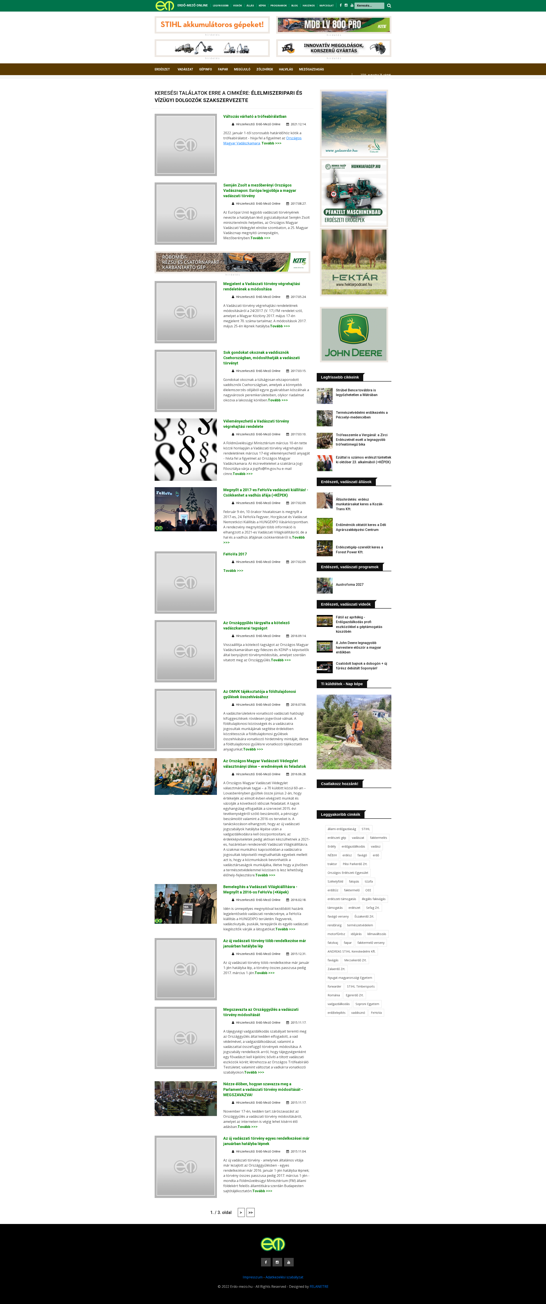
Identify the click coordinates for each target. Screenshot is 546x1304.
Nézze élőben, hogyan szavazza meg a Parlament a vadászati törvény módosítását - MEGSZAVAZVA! (263, 1089)
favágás (333, 960)
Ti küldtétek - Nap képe (342, 684)
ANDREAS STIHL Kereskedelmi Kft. (352, 951)
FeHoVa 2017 (235, 554)
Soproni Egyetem (367, 1004)
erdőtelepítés (337, 1013)
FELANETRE (319, 1286)
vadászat (358, 838)
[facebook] (341, 5)
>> (250, 1212)
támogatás (335, 908)
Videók (237, 5)
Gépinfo (205, 69)
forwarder (334, 986)
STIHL (366, 829)
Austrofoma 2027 (349, 585)
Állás (250, 5)
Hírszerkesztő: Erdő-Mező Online (258, 124)
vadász (375, 846)
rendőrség (334, 925)
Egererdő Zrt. (355, 995)
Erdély (332, 846)
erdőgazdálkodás (353, 846)
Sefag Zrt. (373, 908)
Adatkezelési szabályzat (284, 1277)
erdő (376, 855)
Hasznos (309, 5)
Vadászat (185, 69)
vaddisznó (358, 1013)
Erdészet (162, 69)
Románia (334, 995)
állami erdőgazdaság (342, 829)
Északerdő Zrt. (364, 916)
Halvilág (286, 69)
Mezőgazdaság (311, 69)
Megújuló (242, 69)
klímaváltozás (376, 934)
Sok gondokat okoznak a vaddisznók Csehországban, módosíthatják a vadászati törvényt (261, 357)
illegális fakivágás (374, 899)
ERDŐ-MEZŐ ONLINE (192, 5)
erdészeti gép (337, 838)
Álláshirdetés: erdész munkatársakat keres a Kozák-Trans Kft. (359, 504)
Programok (278, 5)
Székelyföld (335, 881)
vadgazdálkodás (339, 1004)
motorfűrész (336, 934)
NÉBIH (332, 855)
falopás (354, 881)
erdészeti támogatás (342, 899)
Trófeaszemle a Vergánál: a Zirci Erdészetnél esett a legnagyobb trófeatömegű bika (362, 440)
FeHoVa (376, 1013)
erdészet (354, 908)
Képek (262, 5)
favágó (362, 855)
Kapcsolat (326, 5)
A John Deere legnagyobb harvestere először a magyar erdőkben (358, 647)
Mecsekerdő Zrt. (355, 960)
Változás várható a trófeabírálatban (254, 116)
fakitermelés (378, 838)
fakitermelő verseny (371, 943)
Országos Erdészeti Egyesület (348, 873)
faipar (348, 943)
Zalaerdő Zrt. (336, 969)
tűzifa (369, 881)
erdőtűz (333, 890)
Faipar (223, 69)
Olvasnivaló (167, 85)
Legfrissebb (220, 5)
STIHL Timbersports (361, 986)
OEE (368, 890)
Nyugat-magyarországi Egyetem (350, 978)
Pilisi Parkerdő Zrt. (355, 864)
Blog (294, 5)
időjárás (356, 934)
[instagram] (347, 5)
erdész (347, 855)
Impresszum (253, 1277)
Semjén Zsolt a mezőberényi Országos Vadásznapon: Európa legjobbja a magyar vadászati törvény (259, 190)
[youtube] (352, 5)
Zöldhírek (264, 69)
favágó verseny (338, 916)
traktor (332, 864)
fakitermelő (352, 890)
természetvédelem (360, 925)
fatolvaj (333, 943)
